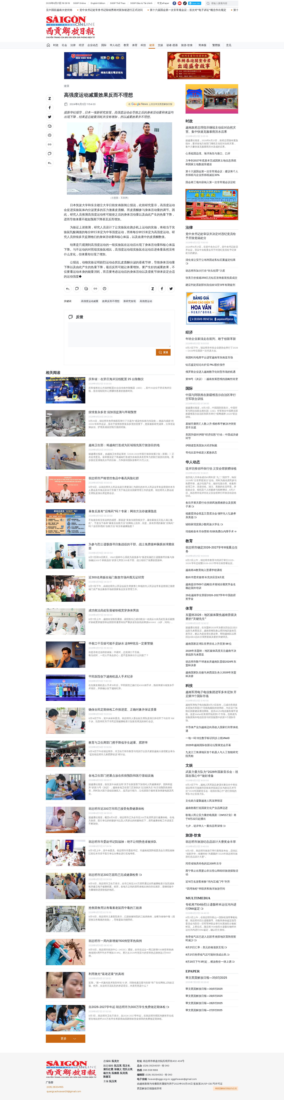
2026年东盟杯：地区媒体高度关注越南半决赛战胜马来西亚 (211, 652)
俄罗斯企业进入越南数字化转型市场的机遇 (211, 371)
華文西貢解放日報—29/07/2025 (204, 995)
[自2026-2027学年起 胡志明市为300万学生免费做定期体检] (65, 1018)
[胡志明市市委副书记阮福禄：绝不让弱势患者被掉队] (65, 853)
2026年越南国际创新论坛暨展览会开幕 (208, 745)
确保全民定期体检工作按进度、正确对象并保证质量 (123, 709)
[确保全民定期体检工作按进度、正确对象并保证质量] (65, 721)
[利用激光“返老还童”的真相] (65, 985)
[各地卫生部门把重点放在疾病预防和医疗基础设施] (65, 787)
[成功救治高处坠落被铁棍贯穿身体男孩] (65, 621)
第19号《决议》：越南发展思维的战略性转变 (212, 379)
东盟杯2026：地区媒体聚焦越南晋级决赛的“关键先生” (211, 616)
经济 (81, 45)
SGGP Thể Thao (117, 3)
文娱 (160, 45)
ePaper (193, 971)
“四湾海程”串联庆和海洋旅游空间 (205, 888)
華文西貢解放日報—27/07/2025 (204, 1010)
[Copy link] (49, 144)
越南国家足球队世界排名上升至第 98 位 (209, 643)
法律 (73, 45)
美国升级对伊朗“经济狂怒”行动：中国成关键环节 (212, 436)
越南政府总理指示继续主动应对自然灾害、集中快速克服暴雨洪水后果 (211, 129)
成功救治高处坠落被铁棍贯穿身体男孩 (114, 610)
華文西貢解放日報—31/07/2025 (206, 977)
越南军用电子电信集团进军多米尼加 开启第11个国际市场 (211, 694)
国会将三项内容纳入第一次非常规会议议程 (211, 182)
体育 (134, 45)
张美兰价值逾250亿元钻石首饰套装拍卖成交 (211, 277)
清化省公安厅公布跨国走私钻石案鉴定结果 (211, 259)
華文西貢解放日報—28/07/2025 (204, 1003)
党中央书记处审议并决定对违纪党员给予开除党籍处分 (211, 236)
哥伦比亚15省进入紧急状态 (201, 452)
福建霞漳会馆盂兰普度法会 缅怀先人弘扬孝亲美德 (211, 515)
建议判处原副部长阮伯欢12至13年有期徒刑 (210, 284)
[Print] (49, 135)
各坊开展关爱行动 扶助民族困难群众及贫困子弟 (211, 504)
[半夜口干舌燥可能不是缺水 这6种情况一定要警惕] (65, 654)
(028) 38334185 (55, 1087)
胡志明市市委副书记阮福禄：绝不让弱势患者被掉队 (123, 841)
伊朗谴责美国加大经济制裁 (201, 445)
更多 (64, 1038)
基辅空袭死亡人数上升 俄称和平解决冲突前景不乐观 (211, 425)
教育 (126, 45)
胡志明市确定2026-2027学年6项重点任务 (211, 549)
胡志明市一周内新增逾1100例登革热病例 (115, 941)
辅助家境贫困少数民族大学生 (203, 524)
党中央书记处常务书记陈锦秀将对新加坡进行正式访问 (57, 10)
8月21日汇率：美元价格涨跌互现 (205, 947)
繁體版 (216, 45)
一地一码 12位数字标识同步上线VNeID (208, 738)
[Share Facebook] (49, 107)
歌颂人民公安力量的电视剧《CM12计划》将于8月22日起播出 (211, 816)
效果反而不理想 (110, 301)
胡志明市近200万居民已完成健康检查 (114, 874)
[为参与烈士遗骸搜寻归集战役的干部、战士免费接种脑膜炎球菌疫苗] (65, 555)
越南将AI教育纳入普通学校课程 (204, 570)
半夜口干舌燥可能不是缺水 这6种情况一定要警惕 (121, 643)
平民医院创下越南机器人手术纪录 (111, 676)
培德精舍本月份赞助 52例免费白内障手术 (210, 531)
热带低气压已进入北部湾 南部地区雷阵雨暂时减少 (211, 938)
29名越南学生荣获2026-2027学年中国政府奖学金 (211, 597)
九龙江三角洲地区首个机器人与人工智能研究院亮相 (212, 754)
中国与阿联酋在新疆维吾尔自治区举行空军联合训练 (211, 396)
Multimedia (198, 898)
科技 (143, 45)
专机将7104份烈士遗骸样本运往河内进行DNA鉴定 (211, 906)
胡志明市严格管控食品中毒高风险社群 (114, 478)
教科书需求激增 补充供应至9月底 (205, 577)
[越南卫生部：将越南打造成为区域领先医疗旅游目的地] (65, 456)
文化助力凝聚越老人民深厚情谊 (204, 800)
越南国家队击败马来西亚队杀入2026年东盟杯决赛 (211, 674)
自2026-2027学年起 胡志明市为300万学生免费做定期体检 (127, 1007)
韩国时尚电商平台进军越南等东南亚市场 (209, 357)
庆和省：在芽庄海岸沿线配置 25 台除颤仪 (116, 379)
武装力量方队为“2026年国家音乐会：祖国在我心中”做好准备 (212, 773)
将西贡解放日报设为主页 (226, 1088)
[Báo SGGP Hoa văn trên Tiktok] (185, 3)
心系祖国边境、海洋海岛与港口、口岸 (208, 153)
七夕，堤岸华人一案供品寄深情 (204, 825)
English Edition (98, 3)
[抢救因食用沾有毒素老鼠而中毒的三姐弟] (65, 919)
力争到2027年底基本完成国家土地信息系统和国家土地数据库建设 (211, 162)
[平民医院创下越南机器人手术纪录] (65, 688)
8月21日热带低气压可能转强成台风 (206, 954)
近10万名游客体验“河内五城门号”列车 (208, 881)
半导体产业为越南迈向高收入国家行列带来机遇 (212, 729)
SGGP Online (79, 3)
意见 (228, 45)
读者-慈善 (172, 45)
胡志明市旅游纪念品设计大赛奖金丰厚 (211, 841)
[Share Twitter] (49, 117)
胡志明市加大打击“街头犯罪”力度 (205, 270)
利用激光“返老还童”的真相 (106, 974)
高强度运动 (146, 301)
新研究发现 (129, 301)
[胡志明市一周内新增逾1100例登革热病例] (65, 952)
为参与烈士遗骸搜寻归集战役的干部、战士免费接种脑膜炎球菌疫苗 (131, 546)
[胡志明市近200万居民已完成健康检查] (65, 886)
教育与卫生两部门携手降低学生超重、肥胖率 (118, 742)
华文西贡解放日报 (70, 27)
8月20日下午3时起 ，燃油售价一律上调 (209, 961)
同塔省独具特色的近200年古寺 (204, 863)
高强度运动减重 (89, 301)
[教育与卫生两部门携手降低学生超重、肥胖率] (65, 754)
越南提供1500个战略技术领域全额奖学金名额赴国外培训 (211, 586)
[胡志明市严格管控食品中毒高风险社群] (65, 489)
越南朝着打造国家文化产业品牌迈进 (207, 808)
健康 (151, 45)
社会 (64, 45)
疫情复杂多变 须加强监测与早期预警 (113, 412)
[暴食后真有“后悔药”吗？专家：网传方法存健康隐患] (65, 522)
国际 (103, 45)
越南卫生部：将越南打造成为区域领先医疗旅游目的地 (124, 445)
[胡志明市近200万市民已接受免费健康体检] (65, 820)
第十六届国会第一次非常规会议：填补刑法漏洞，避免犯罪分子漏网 (218, 10)
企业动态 (92, 45)
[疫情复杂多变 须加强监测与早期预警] (65, 423)
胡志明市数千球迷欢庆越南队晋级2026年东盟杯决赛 (211, 663)
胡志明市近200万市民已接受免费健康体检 (116, 808)
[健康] (49, 163)
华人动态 (115, 45)
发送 (165, 352)
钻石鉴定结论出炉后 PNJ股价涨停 (205, 364)
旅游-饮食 (187, 45)
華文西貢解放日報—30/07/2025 (204, 988)
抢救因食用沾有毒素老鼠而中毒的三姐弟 (115, 907)
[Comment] (49, 153)
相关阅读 (53, 373)
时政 (56, 45)
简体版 (202, 45)
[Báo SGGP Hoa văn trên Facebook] (174, 3)
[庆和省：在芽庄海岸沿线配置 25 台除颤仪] (65, 390)
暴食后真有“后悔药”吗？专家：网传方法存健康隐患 (123, 511)
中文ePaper (163, 3)
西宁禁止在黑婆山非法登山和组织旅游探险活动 (212, 872)
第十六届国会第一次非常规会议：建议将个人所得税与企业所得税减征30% (212, 173)
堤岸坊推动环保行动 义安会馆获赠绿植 (211, 468)
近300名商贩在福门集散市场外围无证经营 (116, 577)
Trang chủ (48, 45)
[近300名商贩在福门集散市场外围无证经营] (65, 588)
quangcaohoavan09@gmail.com (64, 1091)
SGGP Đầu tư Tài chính (141, 3)
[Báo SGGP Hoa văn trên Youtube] (180, 3)
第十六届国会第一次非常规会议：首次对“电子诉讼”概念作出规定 (134, 10)
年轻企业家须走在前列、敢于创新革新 (211, 338)
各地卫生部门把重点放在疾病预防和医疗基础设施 (121, 775)
